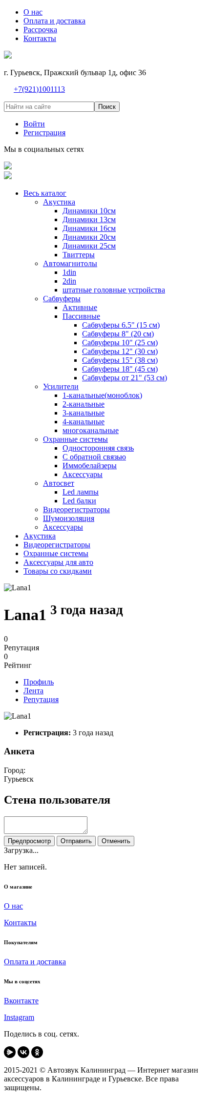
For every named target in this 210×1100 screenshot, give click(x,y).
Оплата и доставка (35, 961)
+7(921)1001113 (39, 89)
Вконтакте (21, 1000)
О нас (13, 906)
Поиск (107, 106)
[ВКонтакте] (23, 1052)
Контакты (20, 922)
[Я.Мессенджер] (10, 1052)
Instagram (19, 1017)
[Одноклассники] (37, 1052)
